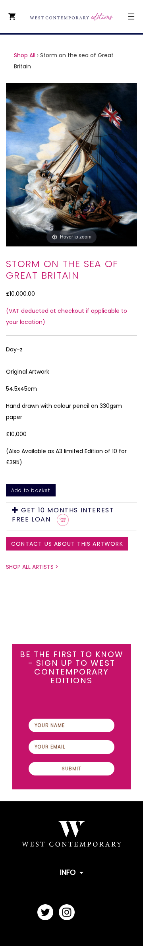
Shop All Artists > (32, 567)
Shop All (24, 55)
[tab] (71, 516)
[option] (71, 164)
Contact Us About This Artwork (67, 544)
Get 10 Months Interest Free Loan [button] (63, 515)
